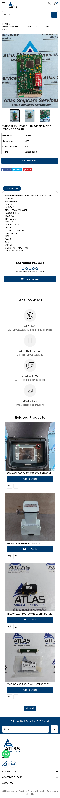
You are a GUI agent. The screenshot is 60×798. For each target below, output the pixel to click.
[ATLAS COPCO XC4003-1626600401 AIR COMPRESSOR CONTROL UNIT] (30, 446)
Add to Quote (30, 160)
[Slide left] (5, 115)
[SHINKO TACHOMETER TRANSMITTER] (30, 517)
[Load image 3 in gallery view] (45, 115)
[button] (5, 4)
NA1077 (28, 135)
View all (30, 708)
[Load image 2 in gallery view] (29, 115)
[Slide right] (55, 115)
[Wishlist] (9, 486)
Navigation (9, 771)
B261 (26, 146)
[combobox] (27, 14)
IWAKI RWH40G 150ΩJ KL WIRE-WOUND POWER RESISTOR (33, 684)
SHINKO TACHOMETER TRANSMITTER (24, 543)
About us (7, 782)
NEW (27, 141)
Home (5, 24)
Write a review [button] (30, 279)
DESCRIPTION (12, 188)
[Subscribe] (54, 729)
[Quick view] (15, 486)
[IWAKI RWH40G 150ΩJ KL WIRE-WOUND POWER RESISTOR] (30, 657)
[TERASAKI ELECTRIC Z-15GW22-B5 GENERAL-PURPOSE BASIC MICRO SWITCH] (30, 587)
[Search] (54, 15)
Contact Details (12, 777)
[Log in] (50, 3)
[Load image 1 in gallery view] (14, 115)
